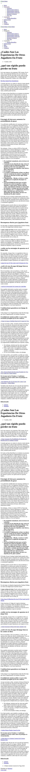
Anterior (6, 404)
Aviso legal (3, 770)
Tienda (5, 22)
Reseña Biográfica (11, 18)
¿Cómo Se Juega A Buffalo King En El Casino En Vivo (15, 321)
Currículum (7, 17)
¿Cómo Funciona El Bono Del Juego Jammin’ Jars (13, 626)
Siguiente (6, 406)
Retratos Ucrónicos (12, 14)
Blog (5, 21)
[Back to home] (4, 1)
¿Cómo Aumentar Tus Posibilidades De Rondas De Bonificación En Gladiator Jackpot (14, 439)
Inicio (5, 5)
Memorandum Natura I (13, 9)
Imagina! (10, 768)
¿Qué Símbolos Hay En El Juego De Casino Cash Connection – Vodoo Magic (13, 382)
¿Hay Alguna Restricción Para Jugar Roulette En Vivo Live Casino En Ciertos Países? (14, 372)
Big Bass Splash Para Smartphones (9, 81)
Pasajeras (9, 8)
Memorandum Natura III (13, 12)
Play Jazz (9, 15)
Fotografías (7, 7)
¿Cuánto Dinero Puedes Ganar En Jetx (10, 730)
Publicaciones (7, 19)
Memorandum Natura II (13, 11)
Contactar (6, 24)
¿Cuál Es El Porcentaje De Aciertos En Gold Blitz (13, 286)
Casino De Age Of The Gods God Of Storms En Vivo (14, 263)
